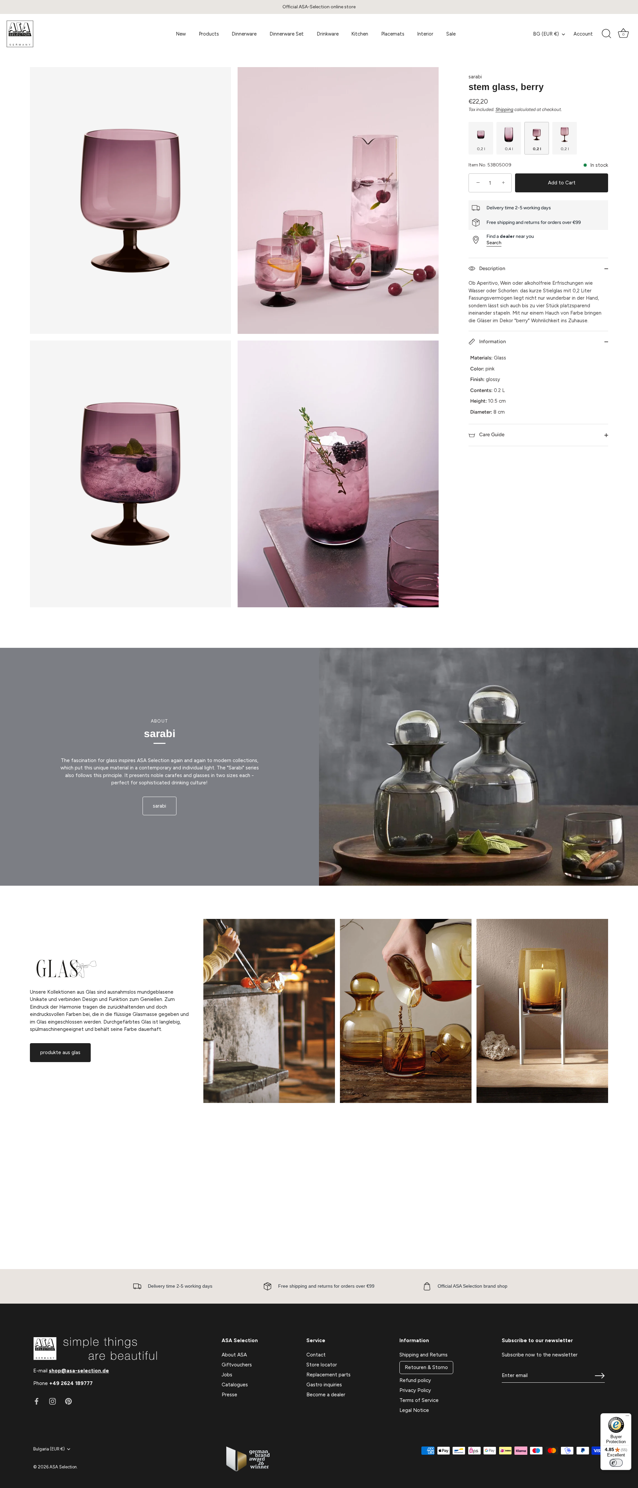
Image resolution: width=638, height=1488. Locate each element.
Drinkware (328, 34)
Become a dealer (325, 1395)
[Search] (606, 34)
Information (492, 342)
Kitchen (359, 34)
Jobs (227, 1375)
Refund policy (415, 1380)
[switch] (616, 1463)
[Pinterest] (68, 1401)
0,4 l (509, 149)
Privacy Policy (415, 1390)
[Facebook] (36, 1401)
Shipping (504, 109)
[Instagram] (52, 1401)
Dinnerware (244, 34)
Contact (316, 1355)
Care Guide (491, 435)
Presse (229, 1395)
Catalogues (235, 1385)
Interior (425, 34)
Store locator (321, 1365)
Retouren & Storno (426, 1367)
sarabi (475, 77)
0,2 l (481, 149)
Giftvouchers (237, 1365)
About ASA (234, 1355)
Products (209, 34)
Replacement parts (328, 1375)
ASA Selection (63, 1466)
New (181, 34)
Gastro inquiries (324, 1385)
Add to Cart (562, 183)
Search (493, 243)
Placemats (392, 34)
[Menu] (627, 1417)
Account (583, 34)
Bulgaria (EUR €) (49, 1448)
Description (491, 268)
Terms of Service (419, 1400)
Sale (451, 34)
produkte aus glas (60, 1052)
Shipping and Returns (423, 1355)
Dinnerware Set (286, 34)
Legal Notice (414, 1410)
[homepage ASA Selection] (56, 34)
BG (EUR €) (546, 34)
